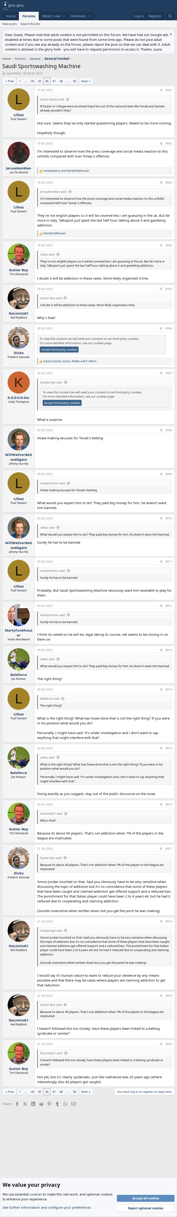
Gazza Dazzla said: (52, 99)
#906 (168, 328)
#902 (168, 143)
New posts (9, 24)
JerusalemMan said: (53, 192)
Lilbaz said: (47, 254)
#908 (168, 430)
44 (32, 81)
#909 (168, 474)
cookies (36, 1194)
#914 (168, 689)
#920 (168, 1044)
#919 (168, 996)
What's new (51, 16)
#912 (168, 606)
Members (78, 16)
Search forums (30, 24)
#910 (168, 518)
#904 (168, 245)
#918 (168, 921)
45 (39, 81)
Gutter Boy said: (51, 298)
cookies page (102, 343)
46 (46, 81)
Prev (11, 81)
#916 (168, 804)
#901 (168, 90)
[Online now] (18, 669)
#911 (168, 561)
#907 (168, 373)
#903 (168, 182)
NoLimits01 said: (51, 813)
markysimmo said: (52, 483)
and (66, 171)
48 (61, 81)
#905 (168, 289)
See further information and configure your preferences (47, 1207)
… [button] (26, 81)
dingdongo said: (51, 382)
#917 (168, 849)
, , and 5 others (70, 361)
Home (10, 16)
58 (74, 81)
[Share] (161, 90)
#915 (168, 748)
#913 (168, 650)
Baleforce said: (50, 698)
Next (84, 81)
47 (54, 81)
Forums (28, 16)
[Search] (170, 16)
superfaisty (13, 73)
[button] (64, 16)
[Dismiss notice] (170, 34)
